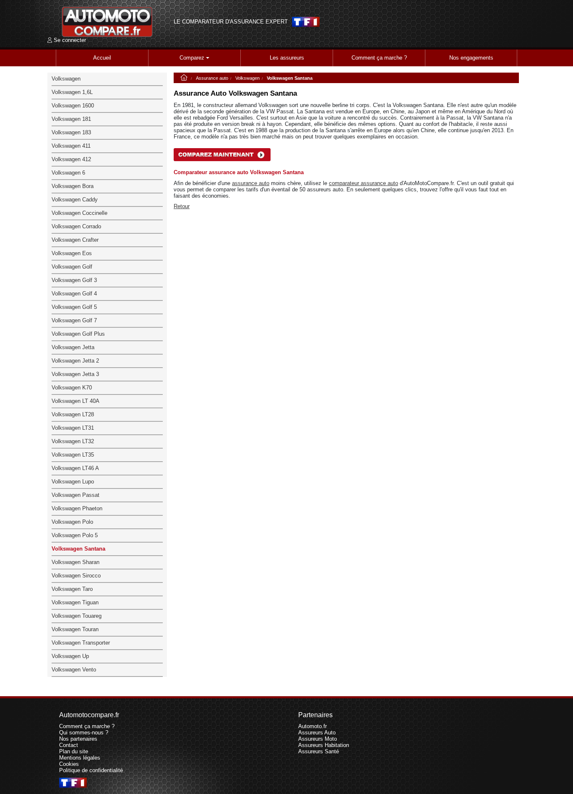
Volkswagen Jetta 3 (75, 374)
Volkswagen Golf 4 (74, 293)
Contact (68, 745)
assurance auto (250, 183)
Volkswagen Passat (75, 495)
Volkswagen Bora (73, 186)
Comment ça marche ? (379, 58)
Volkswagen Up (70, 656)
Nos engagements (471, 58)
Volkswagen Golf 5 (74, 307)
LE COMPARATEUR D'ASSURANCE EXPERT (231, 22)
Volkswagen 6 (68, 173)
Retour (182, 206)
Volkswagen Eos (72, 253)
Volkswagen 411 (71, 146)
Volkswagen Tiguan (75, 602)
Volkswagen (247, 78)
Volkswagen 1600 (73, 105)
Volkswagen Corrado (76, 226)
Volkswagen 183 (71, 132)
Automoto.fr (312, 726)
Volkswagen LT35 (73, 455)
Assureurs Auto (317, 732)
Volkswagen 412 (71, 159)
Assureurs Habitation (323, 745)
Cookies (69, 764)
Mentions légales (79, 758)
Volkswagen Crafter (75, 240)
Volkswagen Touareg (77, 616)
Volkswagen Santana (78, 549)
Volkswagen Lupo (73, 481)
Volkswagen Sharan (75, 562)
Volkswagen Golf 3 (74, 280)
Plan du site (73, 751)
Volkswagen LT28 (73, 414)
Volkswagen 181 (71, 119)
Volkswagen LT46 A (75, 468)
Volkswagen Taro (72, 589)
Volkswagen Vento (74, 669)
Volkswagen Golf (72, 267)
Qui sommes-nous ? (83, 732)
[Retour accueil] (107, 21)
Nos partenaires (78, 739)
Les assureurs (287, 58)
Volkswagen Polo (72, 522)
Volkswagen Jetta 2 (75, 361)
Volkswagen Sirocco (76, 575)
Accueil (102, 58)
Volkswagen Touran (75, 629)
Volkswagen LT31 (73, 428)
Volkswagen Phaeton (77, 508)
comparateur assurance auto (363, 183)
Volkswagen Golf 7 (74, 320)
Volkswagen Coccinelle (79, 213)
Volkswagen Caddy (75, 199)
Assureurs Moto (317, 739)
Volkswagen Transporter (81, 643)
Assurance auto (212, 78)
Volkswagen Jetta (73, 347)
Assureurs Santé (318, 751)
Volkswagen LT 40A (75, 401)
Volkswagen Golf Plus (78, 334)
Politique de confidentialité (91, 770)
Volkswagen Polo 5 (75, 535)
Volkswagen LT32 (73, 441)
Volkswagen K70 (72, 387)
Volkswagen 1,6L (72, 92)
